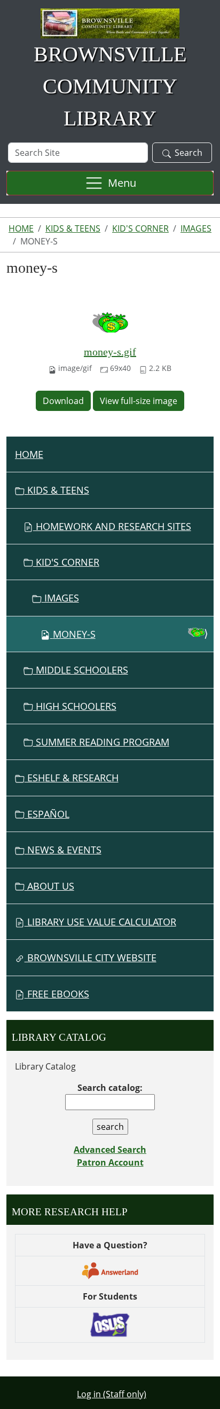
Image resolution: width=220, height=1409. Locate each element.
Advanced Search (110, 1149)
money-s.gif (110, 352)
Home (21, 228)
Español (47, 814)
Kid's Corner (140, 228)
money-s (74, 634)
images (195, 228)
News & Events (63, 849)
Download (63, 401)
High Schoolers (74, 706)
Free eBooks (57, 993)
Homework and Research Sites (112, 526)
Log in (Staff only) (111, 1394)
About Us (49, 886)
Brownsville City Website (90, 957)
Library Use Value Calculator (100, 921)
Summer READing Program (101, 741)
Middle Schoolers (80, 669)
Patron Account (110, 1162)
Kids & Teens (72, 228)
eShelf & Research (72, 777)
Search (188, 153)
